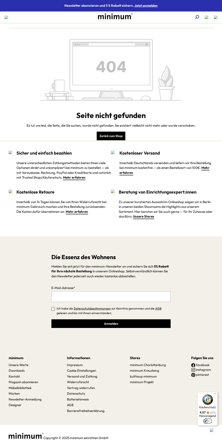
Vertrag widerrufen (81, 388)
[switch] (207, 421)
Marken (14, 393)
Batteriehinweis (78, 399)
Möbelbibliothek (20, 388)
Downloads (16, 370)
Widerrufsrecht (78, 382)
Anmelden (111, 324)
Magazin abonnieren (23, 382)
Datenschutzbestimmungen (92, 308)
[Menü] (7, 17)
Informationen (78, 358)
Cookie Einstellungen (81, 370)
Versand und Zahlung (82, 376)
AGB (158, 308)
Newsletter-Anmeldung (25, 399)
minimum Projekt (142, 382)
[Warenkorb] (214, 17)
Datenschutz (76, 393)
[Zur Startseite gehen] (113, 16)
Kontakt (14, 376)
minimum (16, 358)
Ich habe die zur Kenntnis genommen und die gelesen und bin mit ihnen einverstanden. (109, 311)
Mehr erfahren (74, 177)
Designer (15, 405)
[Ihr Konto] (206, 17)
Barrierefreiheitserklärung (85, 411)
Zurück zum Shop (111, 136)
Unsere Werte (18, 365)
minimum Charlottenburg (148, 365)
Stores (135, 358)
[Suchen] (197, 17)
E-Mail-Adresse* (63, 288)
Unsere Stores (143, 216)
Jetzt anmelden (146, 5)
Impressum (75, 365)
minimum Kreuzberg (144, 370)
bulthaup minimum (143, 376)
